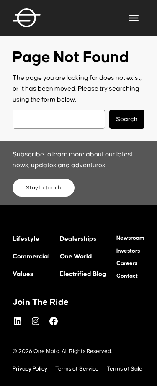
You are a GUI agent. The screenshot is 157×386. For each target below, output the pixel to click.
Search (127, 119)
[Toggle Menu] (134, 17)
